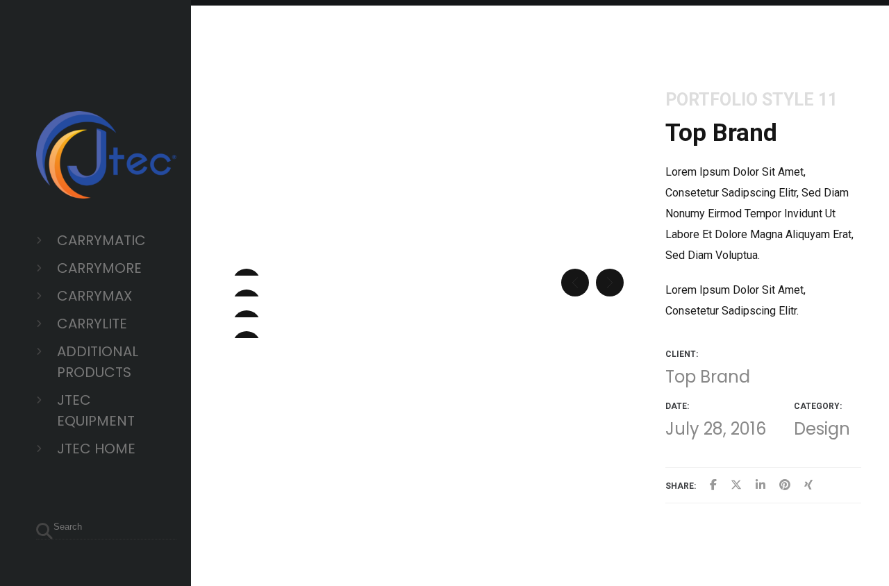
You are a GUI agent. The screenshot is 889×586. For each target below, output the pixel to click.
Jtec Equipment (96, 410)
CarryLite (92, 323)
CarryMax (94, 295)
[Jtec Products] (106, 187)
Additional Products (97, 362)
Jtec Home (96, 448)
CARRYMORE (99, 268)
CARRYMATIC (101, 240)
